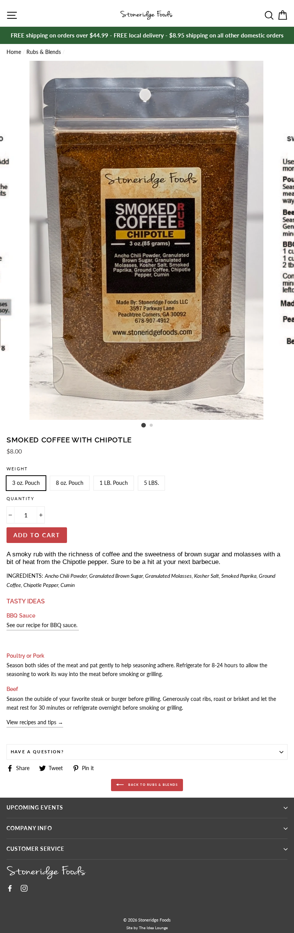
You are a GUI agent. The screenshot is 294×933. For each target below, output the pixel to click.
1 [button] (143, 425)
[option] (147, 35)
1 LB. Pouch (114, 483)
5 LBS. (151, 483)
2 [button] (152, 425)
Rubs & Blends (43, 52)
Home (14, 52)
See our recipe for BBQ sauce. (43, 625)
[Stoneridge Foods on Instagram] (24, 887)
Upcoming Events (35, 808)
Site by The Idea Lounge (147, 927)
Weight (17, 468)
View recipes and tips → (35, 722)
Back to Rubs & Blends (152, 785)
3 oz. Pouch (26, 483)
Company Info (29, 828)
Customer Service (35, 849)
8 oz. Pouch (69, 483)
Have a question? (37, 751)
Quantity (20, 498)
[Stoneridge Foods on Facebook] (10, 887)
